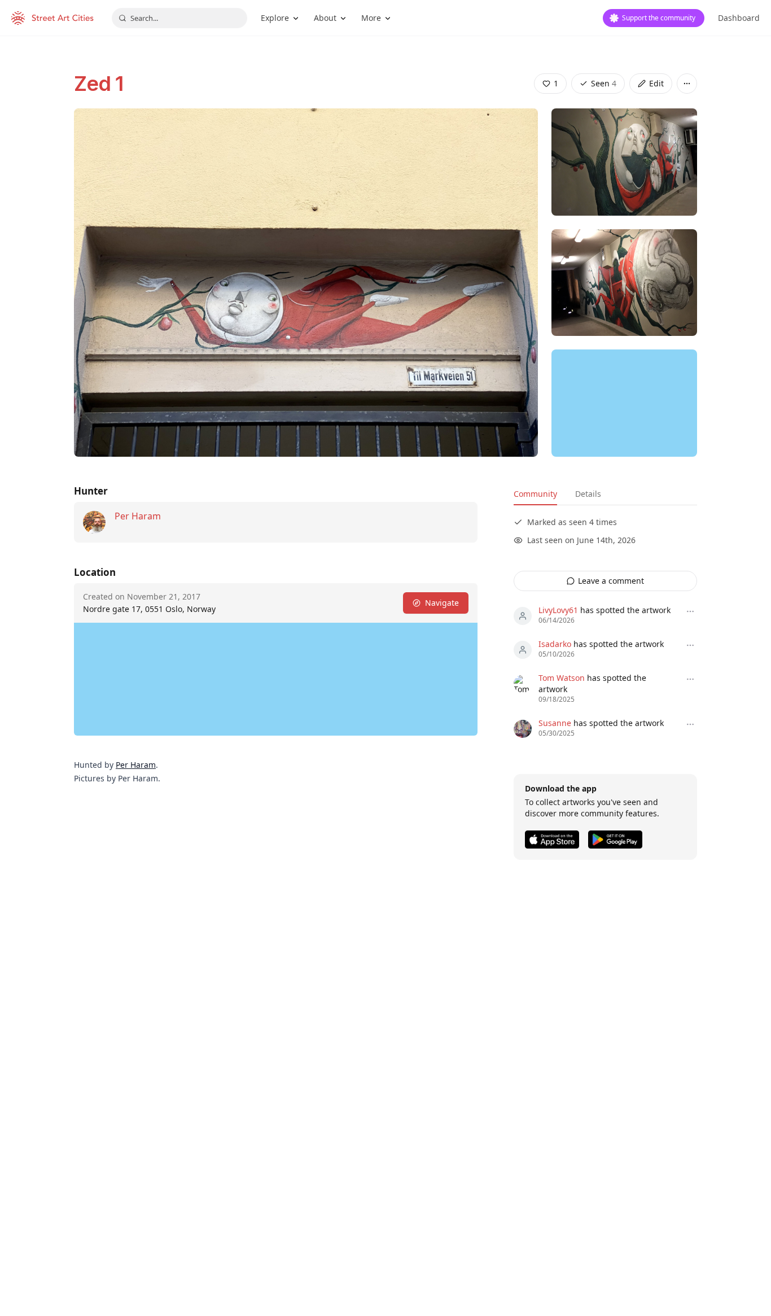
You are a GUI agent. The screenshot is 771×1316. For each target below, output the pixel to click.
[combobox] (179, 18)
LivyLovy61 (558, 610)
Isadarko (554, 644)
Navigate (442, 602)
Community (535, 493)
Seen (603, 83)
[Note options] (690, 611)
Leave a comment (611, 580)
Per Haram (138, 516)
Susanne (554, 723)
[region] (624, 403)
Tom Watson (561, 677)
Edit (656, 83)
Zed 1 (99, 83)
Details (588, 493)
